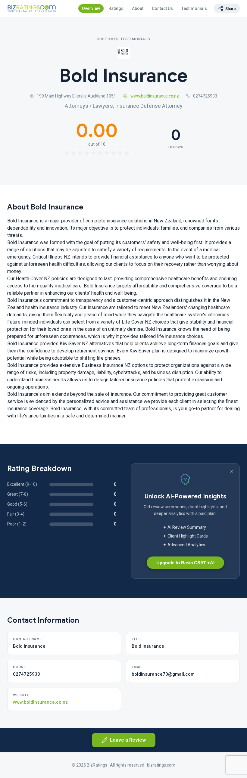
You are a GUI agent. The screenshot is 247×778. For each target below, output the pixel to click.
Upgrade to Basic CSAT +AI (185, 562)
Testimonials (194, 8)
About (137, 8)
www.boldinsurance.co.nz (154, 96)
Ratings (116, 8)
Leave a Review (128, 740)
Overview (91, 8)
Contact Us (162, 8)
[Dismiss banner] (231, 471)
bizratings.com (161, 765)
